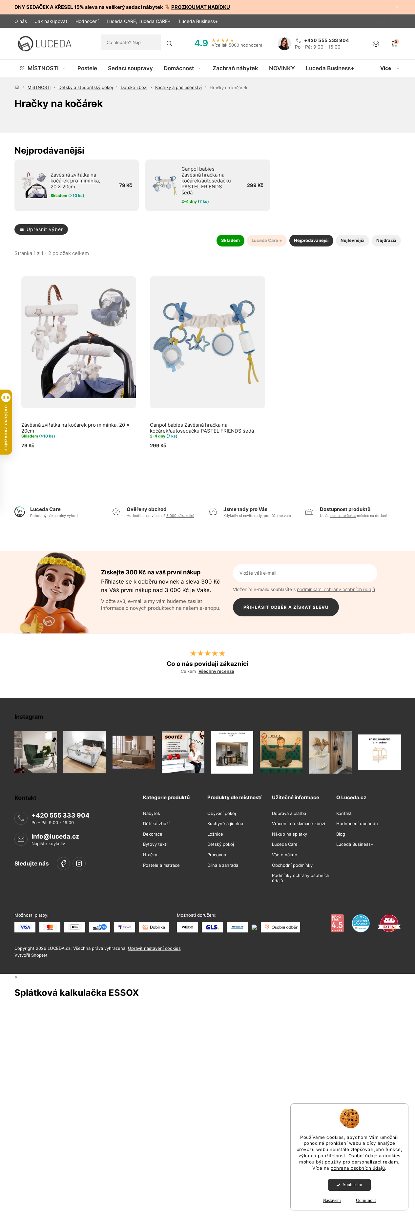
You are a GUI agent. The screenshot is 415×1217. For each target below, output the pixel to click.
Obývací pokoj (221, 813)
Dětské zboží (156, 823)
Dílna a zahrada (222, 865)
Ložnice (215, 833)
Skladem (230, 240)
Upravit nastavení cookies (154, 948)
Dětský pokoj (220, 844)
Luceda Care (285, 844)
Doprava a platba (289, 813)
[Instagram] (79, 863)
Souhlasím (352, 1184)
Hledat (169, 43)
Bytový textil (155, 844)
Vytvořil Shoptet (31, 955)
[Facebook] (63, 863)
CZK (381, 21)
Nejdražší (386, 240)
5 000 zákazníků (180, 515)
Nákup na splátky (289, 833)
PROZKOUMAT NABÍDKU (200, 7)
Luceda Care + (267, 240)
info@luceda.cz (55, 836)
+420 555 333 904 (60, 815)
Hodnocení (86, 21)
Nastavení (332, 1200)
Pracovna (216, 854)
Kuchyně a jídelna (225, 823)
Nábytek (151, 813)
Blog (340, 833)
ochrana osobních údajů (358, 1168)
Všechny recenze (216, 671)
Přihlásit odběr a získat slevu (285, 607)
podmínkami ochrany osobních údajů (336, 589)
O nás (20, 21)
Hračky (150, 854)
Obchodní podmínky (292, 865)
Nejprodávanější (311, 240)
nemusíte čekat (343, 515)
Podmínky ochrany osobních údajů (300, 878)
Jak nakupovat (51, 21)
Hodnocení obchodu (357, 823)
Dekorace (152, 833)
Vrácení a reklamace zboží (298, 823)
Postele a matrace (161, 865)
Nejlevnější (352, 240)
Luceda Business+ (198, 21)
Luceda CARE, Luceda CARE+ (139, 21)
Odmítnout (366, 1200)
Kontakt (344, 813)
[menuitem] (43, 68)
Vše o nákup (284, 854)
